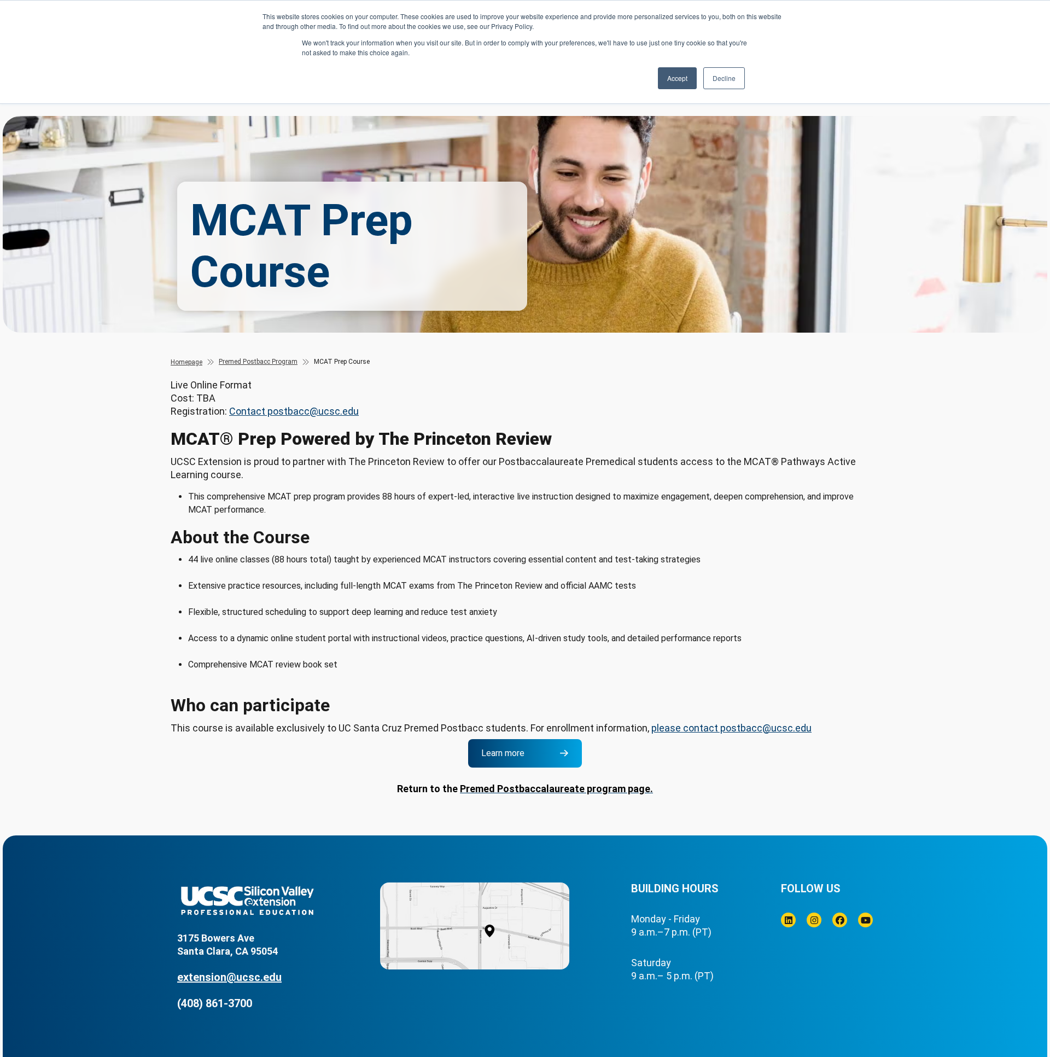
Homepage (186, 362)
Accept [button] (677, 78)
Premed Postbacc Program (258, 361)
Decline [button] (724, 78)
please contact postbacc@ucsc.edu (731, 728)
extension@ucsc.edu (229, 977)
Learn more (502, 753)
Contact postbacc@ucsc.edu (294, 411)
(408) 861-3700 (214, 1003)
